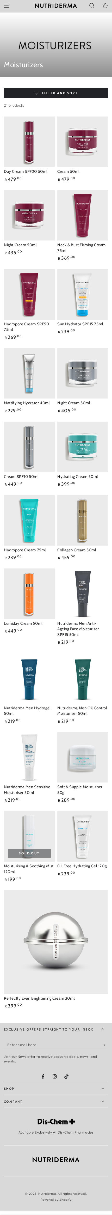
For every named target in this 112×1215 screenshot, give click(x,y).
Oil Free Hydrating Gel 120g (82, 866)
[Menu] (7, 5)
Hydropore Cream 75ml (25, 550)
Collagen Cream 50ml (76, 550)
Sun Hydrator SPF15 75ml (80, 324)
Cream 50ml (68, 171)
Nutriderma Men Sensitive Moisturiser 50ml (27, 790)
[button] (91, 5)
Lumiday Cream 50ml (23, 623)
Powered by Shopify (56, 1200)
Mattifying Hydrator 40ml (27, 403)
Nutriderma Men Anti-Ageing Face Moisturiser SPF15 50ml (78, 629)
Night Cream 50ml (20, 245)
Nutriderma (47, 1194)
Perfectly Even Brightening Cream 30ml (39, 998)
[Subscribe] (105, 1045)
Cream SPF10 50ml (21, 476)
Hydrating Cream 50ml (77, 476)
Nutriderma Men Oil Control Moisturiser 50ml (82, 711)
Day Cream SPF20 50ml (26, 171)
